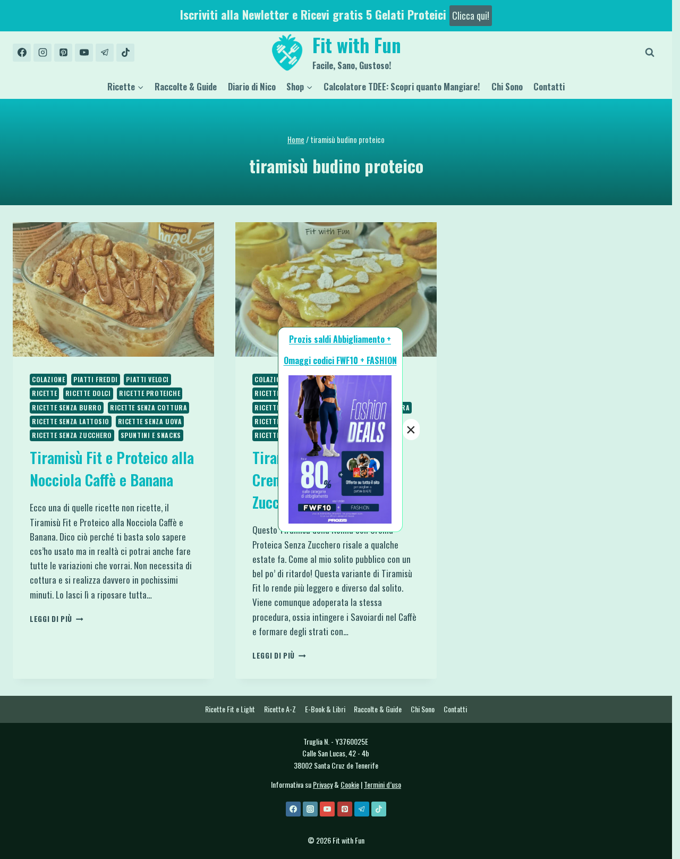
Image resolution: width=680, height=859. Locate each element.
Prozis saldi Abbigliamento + (340, 339)
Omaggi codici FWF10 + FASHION (340, 360)
